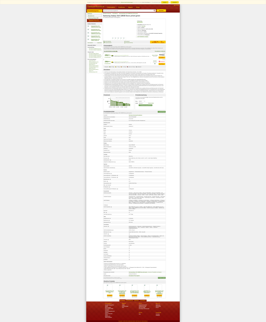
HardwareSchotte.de (107, 13)
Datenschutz (151, 103)
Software (107, 312)
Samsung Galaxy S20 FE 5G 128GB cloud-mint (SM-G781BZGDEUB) (159, 292)
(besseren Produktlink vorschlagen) (155, 272)
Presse (157, 307)
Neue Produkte (108, 307)
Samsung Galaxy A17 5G (93, 62)
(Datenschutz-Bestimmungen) (127, 2)
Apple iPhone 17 (92, 64)
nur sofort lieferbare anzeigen (110, 51)
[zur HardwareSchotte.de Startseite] (96, 6)
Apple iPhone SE (92, 60)
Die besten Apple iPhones (94, 53)
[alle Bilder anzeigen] (119, 38)
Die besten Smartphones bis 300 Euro (96, 48)
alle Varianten (90, 42)
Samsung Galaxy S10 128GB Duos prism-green (95, 21)
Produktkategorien (93, 11)
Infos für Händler (142, 307)
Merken (164, 2)
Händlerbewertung (142, 306)
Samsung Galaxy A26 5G (93, 65)
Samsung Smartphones (137, 115)
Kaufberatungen (125, 306)
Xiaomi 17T (91, 70)
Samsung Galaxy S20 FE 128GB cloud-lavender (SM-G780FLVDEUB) (122, 292)
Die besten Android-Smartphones (95, 49)
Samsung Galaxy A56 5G (93, 69)
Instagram (158, 315)
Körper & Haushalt (108, 313)
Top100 (106, 306)
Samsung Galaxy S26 (93, 63)
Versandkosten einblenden (160, 51)
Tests (123, 307)
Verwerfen (175, 2)
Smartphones (91, 15)
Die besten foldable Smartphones (95, 55)
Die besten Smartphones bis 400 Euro (96, 54)
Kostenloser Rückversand (144, 308)
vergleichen (99, 42)
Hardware (90, 13)
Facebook (158, 314)
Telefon (106, 314)
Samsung (143, 26)
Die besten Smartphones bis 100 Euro (96, 57)
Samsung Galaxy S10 (93, 18)
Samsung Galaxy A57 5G (93, 67)
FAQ (139, 314)
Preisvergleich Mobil (109, 308)
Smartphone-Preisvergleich (134, 275)
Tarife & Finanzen (108, 317)
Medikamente (107, 316)
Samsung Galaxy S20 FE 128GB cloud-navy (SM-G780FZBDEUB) (134, 291)
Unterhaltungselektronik (110, 311)
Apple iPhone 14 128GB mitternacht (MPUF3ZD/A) (147, 291)
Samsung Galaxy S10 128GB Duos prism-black (109, 291)
